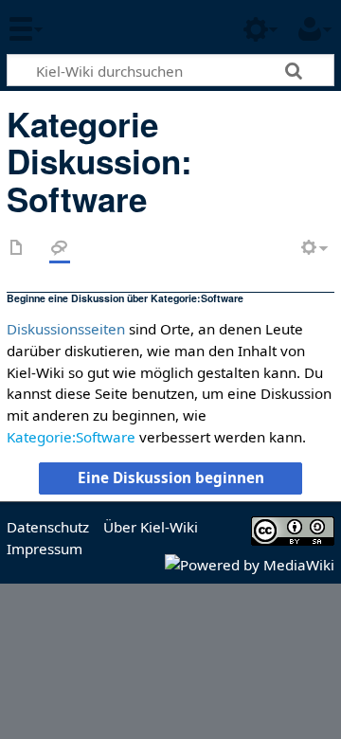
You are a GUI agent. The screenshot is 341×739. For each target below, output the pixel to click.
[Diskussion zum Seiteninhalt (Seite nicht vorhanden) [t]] (59, 249)
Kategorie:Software (71, 436)
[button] (170, 478)
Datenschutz (48, 526)
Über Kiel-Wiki (150, 526)
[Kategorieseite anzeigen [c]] (17, 249)
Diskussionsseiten (66, 328)
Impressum (44, 548)
